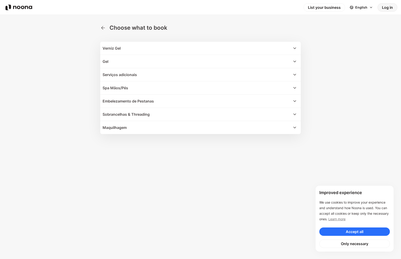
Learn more (337, 219)
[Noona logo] (19, 7)
